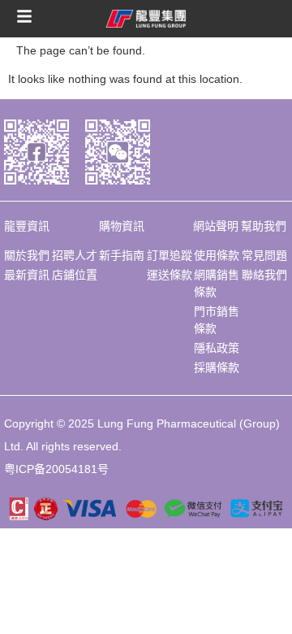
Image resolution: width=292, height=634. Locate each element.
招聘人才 (74, 255)
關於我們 (26, 255)
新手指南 (121, 255)
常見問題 (264, 255)
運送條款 (169, 274)
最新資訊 (26, 274)
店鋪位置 (74, 274)
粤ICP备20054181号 (56, 469)
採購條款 (216, 367)
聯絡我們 (264, 274)
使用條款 (216, 255)
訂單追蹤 (169, 255)
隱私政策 (216, 347)
